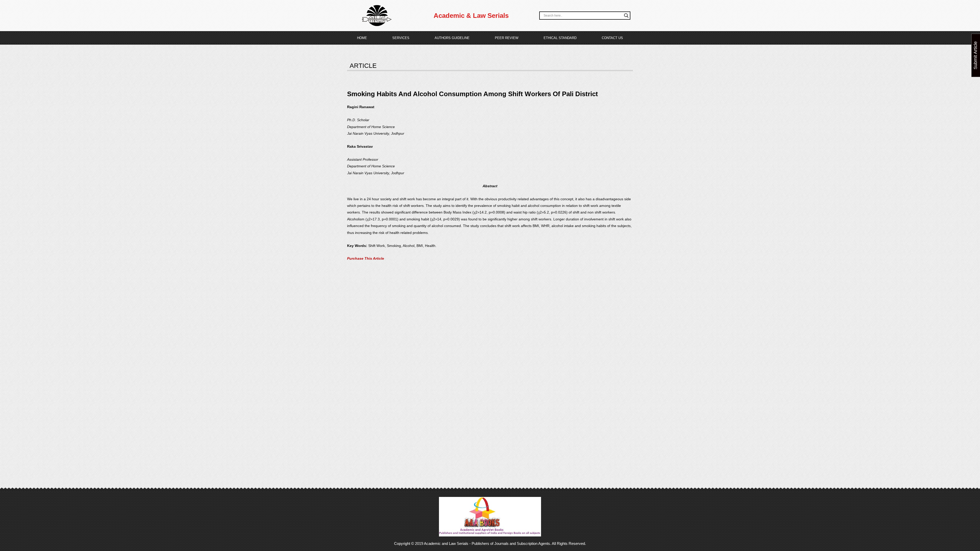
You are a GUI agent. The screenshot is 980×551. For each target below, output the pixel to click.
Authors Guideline (452, 38)
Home (362, 38)
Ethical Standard (560, 38)
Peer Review (506, 38)
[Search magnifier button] (626, 15)
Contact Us (612, 38)
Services (400, 38)
